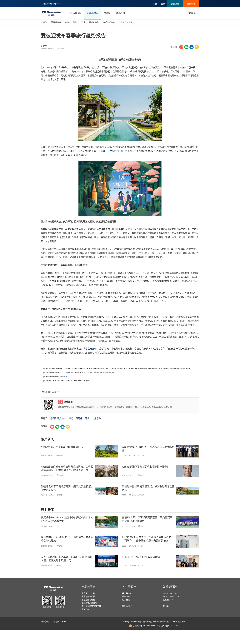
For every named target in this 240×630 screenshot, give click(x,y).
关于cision (126, 596)
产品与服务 (75, 13)
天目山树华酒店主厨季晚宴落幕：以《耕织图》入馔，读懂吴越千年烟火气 (67, 558)
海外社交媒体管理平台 (91, 605)
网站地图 (55, 621)
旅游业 (97, 418)
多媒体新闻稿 (109, 22)
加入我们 (126, 599)
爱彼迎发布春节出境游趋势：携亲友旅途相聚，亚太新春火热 (67, 488)
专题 (67, 22)
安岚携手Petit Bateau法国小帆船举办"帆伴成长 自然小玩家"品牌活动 (67, 519)
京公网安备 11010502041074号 (146, 625)
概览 (45, 22)
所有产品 (85, 608)
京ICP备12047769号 (170, 625)
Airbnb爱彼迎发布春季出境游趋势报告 (62, 447)
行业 (75, 22)
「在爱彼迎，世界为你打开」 (110, 150)
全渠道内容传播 (88, 596)
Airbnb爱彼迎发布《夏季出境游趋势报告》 (145, 466)
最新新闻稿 (56, 22)
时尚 (71, 418)
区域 (83, 22)
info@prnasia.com (171, 596)
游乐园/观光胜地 (58, 418)
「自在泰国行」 (91, 348)
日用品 (79, 418)
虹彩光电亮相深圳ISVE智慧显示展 (141, 557)
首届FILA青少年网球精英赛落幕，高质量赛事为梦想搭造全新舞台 (147, 519)
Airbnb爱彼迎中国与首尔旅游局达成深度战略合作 (148, 448)
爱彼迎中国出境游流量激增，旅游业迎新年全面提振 (148, 488)
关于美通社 (129, 587)
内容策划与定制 (88, 593)
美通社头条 (94, 22)
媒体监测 (191, 3)
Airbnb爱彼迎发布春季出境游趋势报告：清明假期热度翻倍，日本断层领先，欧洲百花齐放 (67, 468)
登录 (163, 3)
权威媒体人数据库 (89, 602)
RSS (64, 621)
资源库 (107, 13)
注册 (155, 3)
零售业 (88, 418)
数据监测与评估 (88, 599)
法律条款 (45, 621)
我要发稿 (175, 3)
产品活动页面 (62, 376)
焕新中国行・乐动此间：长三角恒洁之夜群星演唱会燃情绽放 (67, 538)
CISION (174, 621)
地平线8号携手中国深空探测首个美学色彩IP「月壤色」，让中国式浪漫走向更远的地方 (146, 538)
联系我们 (120, 13)
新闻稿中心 (92, 13)
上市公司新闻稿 (125, 22)
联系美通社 (170, 587)
